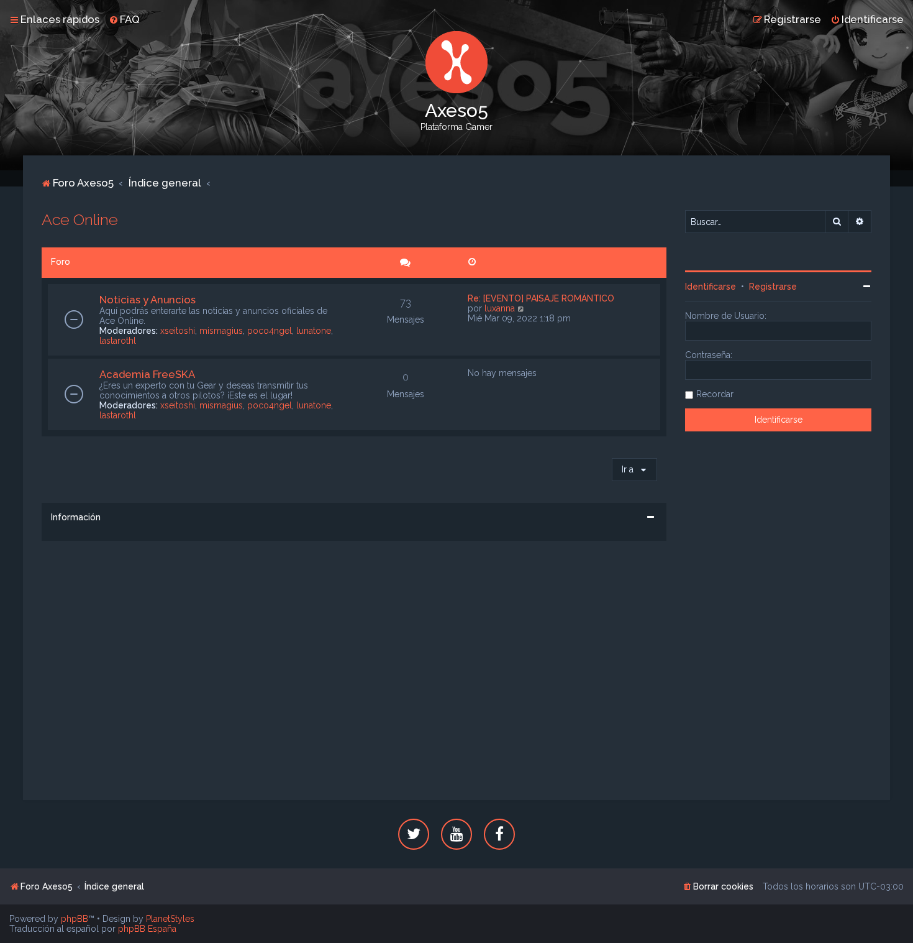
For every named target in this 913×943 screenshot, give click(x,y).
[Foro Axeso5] (456, 62)
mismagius (221, 331)
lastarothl (117, 341)
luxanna (499, 308)
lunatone (313, 331)
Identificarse (710, 287)
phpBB (74, 919)
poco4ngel (269, 331)
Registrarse (773, 287)
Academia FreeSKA (147, 374)
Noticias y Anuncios (147, 299)
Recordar (715, 394)
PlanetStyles (170, 919)
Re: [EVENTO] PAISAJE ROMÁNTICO (541, 298)
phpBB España (147, 929)
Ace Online (80, 219)
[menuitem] (124, 19)
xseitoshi (177, 331)
